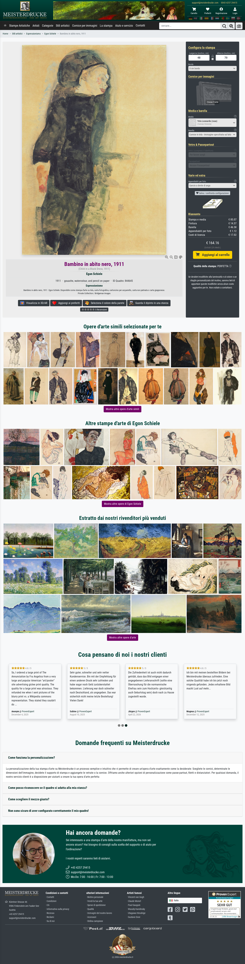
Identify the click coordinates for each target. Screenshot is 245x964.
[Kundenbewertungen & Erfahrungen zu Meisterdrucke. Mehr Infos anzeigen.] (224, 904)
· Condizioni (51, 901)
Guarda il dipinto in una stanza (150, 303)
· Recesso (50, 913)
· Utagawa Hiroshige (136, 913)
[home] (5, 25)
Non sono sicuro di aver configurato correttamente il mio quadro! (48, 811)
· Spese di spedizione (96, 905)
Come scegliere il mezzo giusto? (28, 799)
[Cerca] (224, 25)
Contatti (140, 25)
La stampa (106, 25)
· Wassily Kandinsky (136, 909)
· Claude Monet (134, 901)
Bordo (191, 64)
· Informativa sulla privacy (57, 909)
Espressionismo (33, 33)
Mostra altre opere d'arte (122, 637)
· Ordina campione (94, 921)
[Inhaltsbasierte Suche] (231, 25)
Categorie (47, 25)
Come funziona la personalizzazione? (31, 758)
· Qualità (90, 909)
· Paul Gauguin (133, 905)
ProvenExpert (28, 711)
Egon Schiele (50, 33)
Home (5, 33)
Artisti (35, 25)
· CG (47, 905)
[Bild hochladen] (239, 25)
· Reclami (50, 917)
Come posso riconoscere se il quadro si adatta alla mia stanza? (47, 788)
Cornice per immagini (84, 25)
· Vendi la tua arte (94, 901)
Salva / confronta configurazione (213, 193)
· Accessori (91, 917)
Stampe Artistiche (19, 25)
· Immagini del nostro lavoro (99, 913)
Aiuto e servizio (124, 25)
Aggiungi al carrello (215, 255)
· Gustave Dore (133, 917)
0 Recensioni (101, 309)
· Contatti (50, 897)
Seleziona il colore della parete (106, 303)
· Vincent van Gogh (135, 897)
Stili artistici (63, 25)
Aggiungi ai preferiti (68, 303)
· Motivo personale (94, 897)
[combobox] (212, 68)
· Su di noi (50, 921)
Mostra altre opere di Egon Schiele (122, 503)
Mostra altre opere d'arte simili (122, 409)
